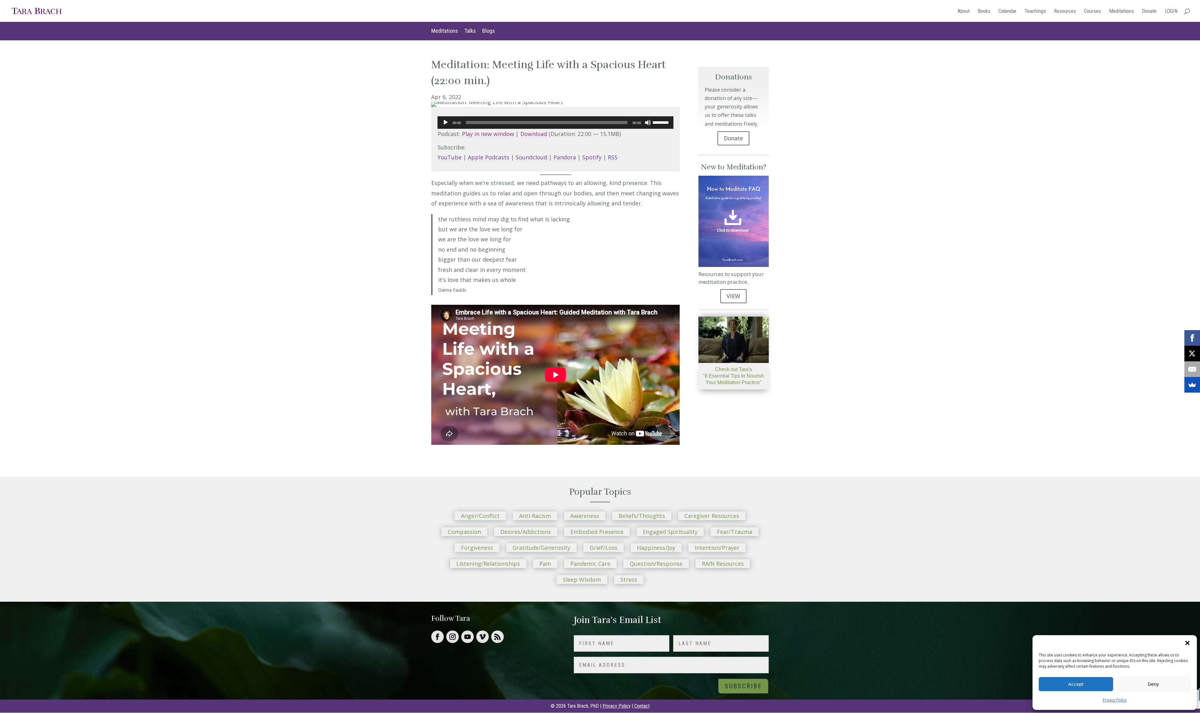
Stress (628, 579)
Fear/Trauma (734, 531)
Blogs (488, 31)
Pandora (564, 157)
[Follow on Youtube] (467, 636)
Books (984, 11)
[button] (1187, 643)
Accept (1076, 684)
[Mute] (648, 122)
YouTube (450, 157)
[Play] (445, 122)
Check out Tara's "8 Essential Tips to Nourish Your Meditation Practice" (733, 376)
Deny (1153, 684)
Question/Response (656, 563)
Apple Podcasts (488, 157)
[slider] (661, 122)
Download (533, 134)
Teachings (1035, 11)
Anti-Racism (535, 516)
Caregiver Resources (711, 516)
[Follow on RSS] (497, 636)
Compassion (464, 531)
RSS (613, 157)
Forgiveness (477, 547)
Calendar (1007, 11)
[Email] (1192, 369)
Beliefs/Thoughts (641, 516)
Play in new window (488, 134)
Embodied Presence (596, 531)
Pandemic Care (590, 563)
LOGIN (1171, 11)
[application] (555, 122)
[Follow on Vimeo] (482, 636)
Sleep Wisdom (582, 579)
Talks (470, 31)
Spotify (592, 157)
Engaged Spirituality (670, 531)
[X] (1192, 353)
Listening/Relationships (488, 563)
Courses (1092, 11)
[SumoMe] (1192, 385)
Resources (1065, 11)
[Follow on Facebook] (437, 636)
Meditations (1121, 11)
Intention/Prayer (717, 547)
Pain (545, 563)
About (964, 11)
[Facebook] (1192, 338)
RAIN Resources (723, 563)
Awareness (584, 516)
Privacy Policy (1115, 700)
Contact (642, 706)
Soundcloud (531, 157)
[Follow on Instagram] (452, 636)
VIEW (733, 296)
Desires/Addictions (525, 531)
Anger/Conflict (480, 516)
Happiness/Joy (656, 547)
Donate (1149, 11)
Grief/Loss (604, 547)
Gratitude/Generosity (541, 547)
